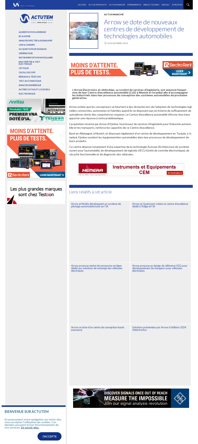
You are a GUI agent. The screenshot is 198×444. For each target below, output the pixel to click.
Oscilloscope (27, 72)
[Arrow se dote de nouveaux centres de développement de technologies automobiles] (83, 31)
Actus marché (117, 4)
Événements (134, 4)
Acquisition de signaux (32, 49)
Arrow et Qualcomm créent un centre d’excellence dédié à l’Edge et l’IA (160, 205)
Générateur (26, 53)
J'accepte (49, 436)
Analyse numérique (30, 85)
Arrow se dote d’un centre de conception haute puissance (97, 328)
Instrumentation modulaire (36, 57)
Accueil (82, 4)
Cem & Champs (27, 44)
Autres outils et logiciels (34, 89)
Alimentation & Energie (32, 32)
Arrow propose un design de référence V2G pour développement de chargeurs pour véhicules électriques (159, 268)
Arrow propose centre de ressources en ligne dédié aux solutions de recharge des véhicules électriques (96, 268)
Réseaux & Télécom (30, 76)
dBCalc (166, 4)
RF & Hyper (24, 36)
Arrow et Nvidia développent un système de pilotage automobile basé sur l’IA (96, 205)
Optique (24, 68)
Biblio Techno (151, 4)
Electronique (27, 93)
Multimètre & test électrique (29, 62)
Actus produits (98, 4)
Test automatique (30, 81)
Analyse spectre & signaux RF (35, 40)
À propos (177, 4)
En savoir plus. (30, 427)
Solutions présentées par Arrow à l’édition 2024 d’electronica (159, 328)
